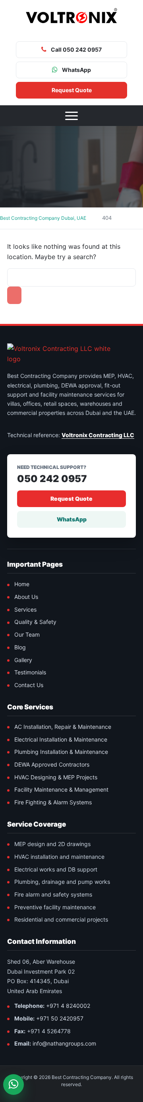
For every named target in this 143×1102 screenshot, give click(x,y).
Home (21, 584)
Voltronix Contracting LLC (98, 435)
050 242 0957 (52, 479)
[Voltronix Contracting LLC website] (66, 353)
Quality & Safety (35, 621)
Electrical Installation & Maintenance (60, 739)
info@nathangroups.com (64, 1043)
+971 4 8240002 (68, 1005)
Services (25, 609)
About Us (26, 596)
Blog (20, 647)
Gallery (23, 660)
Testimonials (30, 672)
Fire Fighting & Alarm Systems (53, 802)
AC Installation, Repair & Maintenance (62, 726)
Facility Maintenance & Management (61, 789)
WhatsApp (72, 519)
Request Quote (71, 498)
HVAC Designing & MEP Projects (55, 777)
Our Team (27, 634)
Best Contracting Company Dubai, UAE (43, 218)
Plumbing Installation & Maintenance (61, 751)
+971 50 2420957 (59, 1018)
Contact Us (28, 685)
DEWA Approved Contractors (51, 764)
